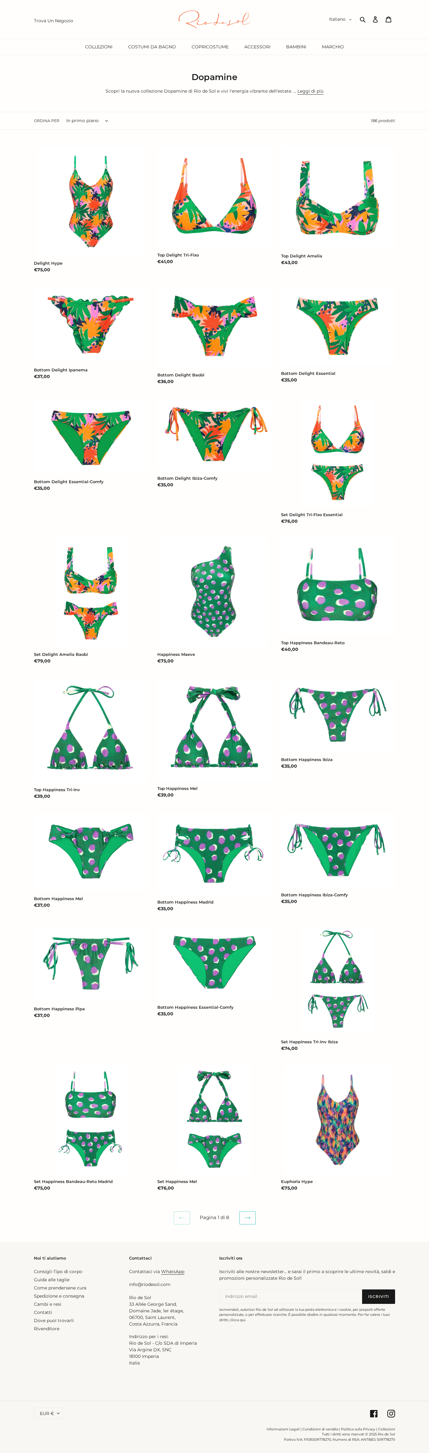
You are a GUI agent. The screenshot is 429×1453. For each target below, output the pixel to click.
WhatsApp (172, 1271)
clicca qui (237, 1320)
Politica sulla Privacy (358, 1429)
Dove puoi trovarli (54, 1320)
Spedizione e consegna (59, 1296)
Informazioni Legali (283, 1429)
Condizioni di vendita (320, 1429)
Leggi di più (310, 91)
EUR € (47, 1413)
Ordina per (46, 120)
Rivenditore (46, 1328)
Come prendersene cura (60, 1288)
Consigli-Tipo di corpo (58, 1271)
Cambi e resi (47, 1304)
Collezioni (386, 1429)
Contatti (43, 1312)
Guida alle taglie (51, 1280)
